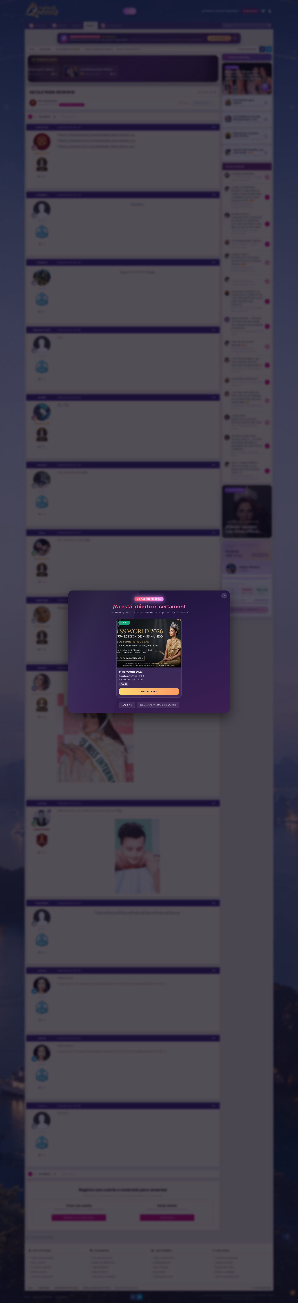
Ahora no (127, 704)
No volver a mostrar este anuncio (158, 704)
